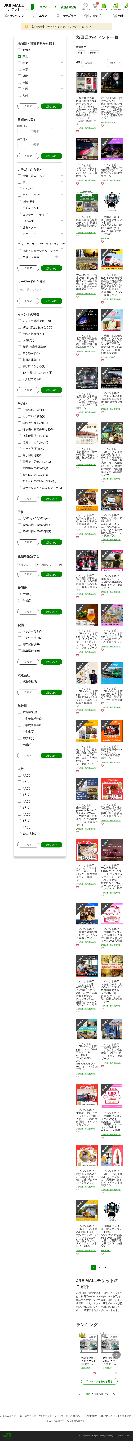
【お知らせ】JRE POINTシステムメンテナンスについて (61, 26)
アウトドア (29, 234)
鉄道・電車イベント (35, 175)
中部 (25, 69)
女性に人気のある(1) (35, 474)
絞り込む (51, 106)
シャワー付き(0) (32, 637)
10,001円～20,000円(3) (37, 524)
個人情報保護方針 (76, 1421)
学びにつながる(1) (34, 366)
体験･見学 (29, 201)
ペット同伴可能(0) (34, 448)
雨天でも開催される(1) (37, 461)
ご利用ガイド (45, 1416)
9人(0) (26, 827)
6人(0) (26, 807)
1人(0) (26, 775)
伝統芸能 (28, 221)
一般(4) (27, 744)
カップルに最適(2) (34, 416)
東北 (25, 56)
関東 (25, 63)
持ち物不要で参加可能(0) (38, 429)
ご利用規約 (91, 1416)
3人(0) (26, 788)
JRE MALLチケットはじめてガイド (18, 1416)
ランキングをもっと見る (99, 1381)
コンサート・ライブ (35, 214)
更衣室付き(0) (31, 644)
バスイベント (31, 208)
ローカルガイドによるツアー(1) (42, 487)
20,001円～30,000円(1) (37, 531)
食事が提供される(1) (35, 435)
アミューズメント (34, 195)
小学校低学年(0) (32, 718)
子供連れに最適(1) (34, 409)
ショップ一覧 (61, 1416)
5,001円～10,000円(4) (36, 518)
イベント (28, 188)
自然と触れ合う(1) (34, 333)
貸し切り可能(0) (32, 455)
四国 (25, 88)
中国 (25, 82)
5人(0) (26, 801)
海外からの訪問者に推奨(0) (39, 481)
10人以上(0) (30, 833)
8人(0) (26, 820)
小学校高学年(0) (32, 725)
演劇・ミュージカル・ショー (41, 250)
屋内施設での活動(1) (35, 468)
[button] (116, 1354)
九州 (25, 95)
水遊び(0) (28, 340)
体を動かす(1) (31, 353)
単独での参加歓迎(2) (35, 422)
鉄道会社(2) (30, 681)
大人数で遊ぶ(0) (32, 379)
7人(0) (26, 814)
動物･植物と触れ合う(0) (37, 327)
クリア (28, 106)
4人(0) (26, 794)
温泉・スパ (29, 227)
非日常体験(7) (31, 359)
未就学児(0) (30, 712)
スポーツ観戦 (31, 257)
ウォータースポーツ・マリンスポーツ (41, 244)
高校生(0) (28, 738)
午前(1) (27, 594)
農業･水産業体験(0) (35, 346)
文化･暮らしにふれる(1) (37, 372)
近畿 (25, 75)
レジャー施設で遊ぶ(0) (37, 320)
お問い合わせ (77, 1416)
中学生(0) (28, 731)
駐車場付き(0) (31, 650)
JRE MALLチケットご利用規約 (115, 1416)
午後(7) (27, 600)
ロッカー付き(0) (32, 631)
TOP (79, 1394)
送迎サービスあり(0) (35, 442)
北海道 (27, 50)
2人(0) (26, 781)
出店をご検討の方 (55, 1421)
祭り (25, 182)
